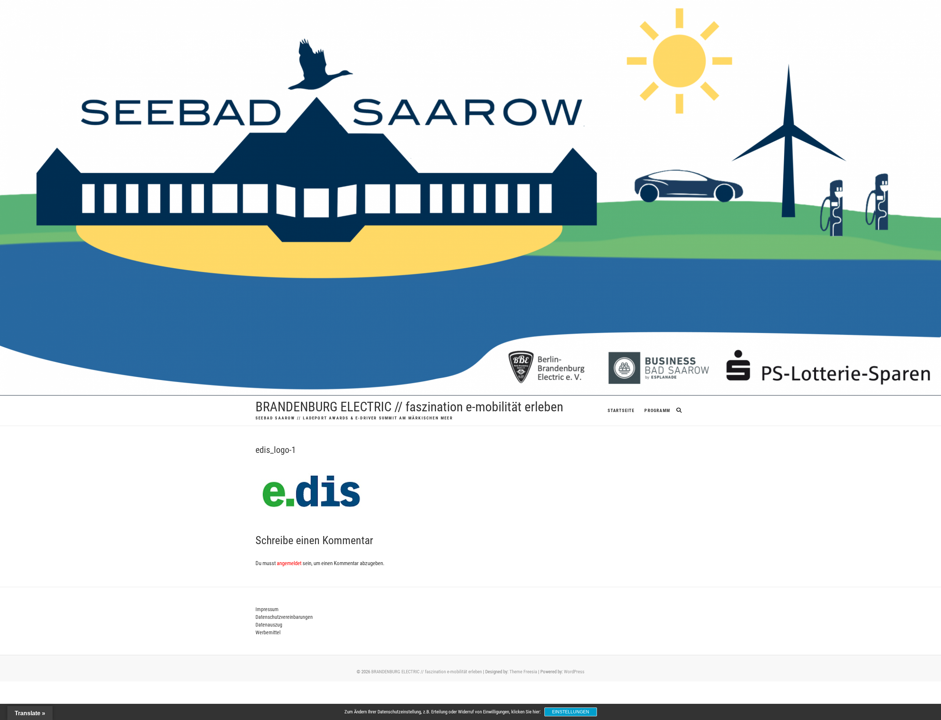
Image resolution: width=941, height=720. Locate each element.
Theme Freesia (523, 671)
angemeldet (289, 563)
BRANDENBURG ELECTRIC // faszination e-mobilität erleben (409, 407)
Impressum (267, 609)
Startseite (621, 410)
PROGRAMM (657, 410)
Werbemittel (267, 632)
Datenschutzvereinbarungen (284, 617)
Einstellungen (570, 711)
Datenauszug (268, 625)
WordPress (574, 671)
